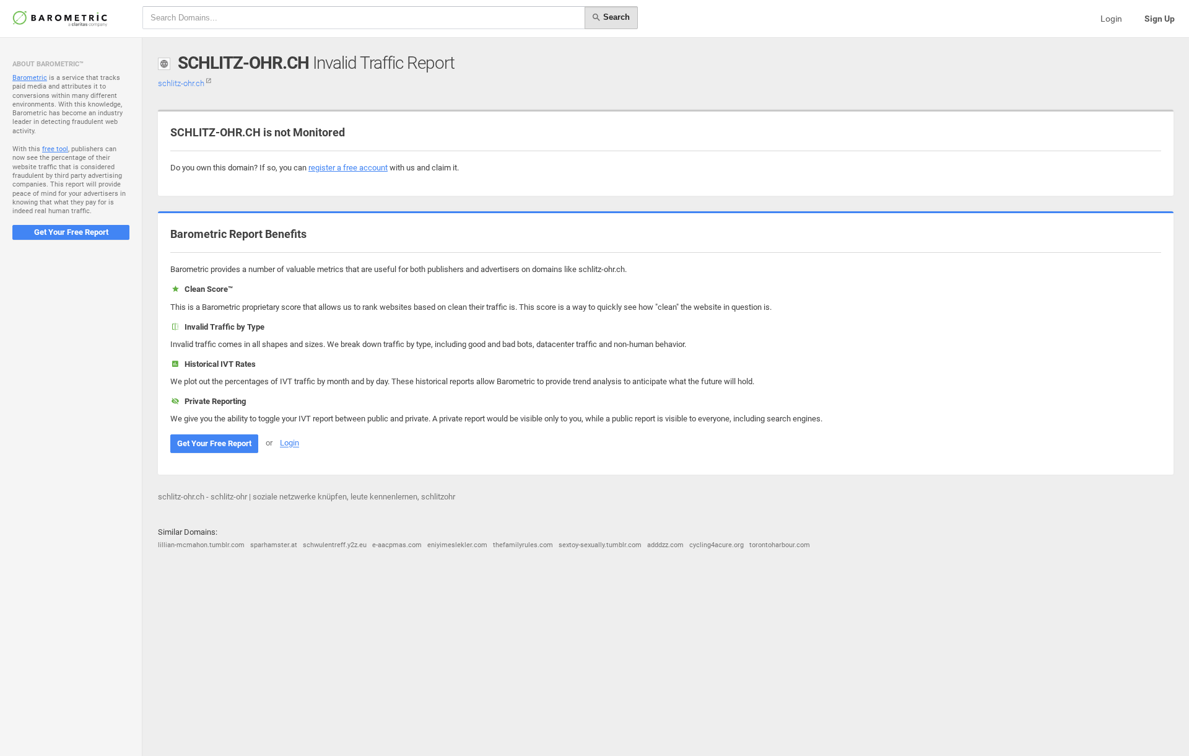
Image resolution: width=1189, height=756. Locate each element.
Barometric (29, 78)
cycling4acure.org (716, 545)
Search (615, 17)
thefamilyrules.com (523, 545)
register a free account (348, 167)
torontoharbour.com (779, 545)
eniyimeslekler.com (457, 545)
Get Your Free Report (71, 232)
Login (1111, 19)
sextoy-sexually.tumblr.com (600, 545)
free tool (55, 149)
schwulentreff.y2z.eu (335, 545)
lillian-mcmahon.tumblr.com (201, 545)
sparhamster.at (273, 545)
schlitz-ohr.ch (182, 83)
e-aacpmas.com (397, 545)
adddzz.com (665, 545)
